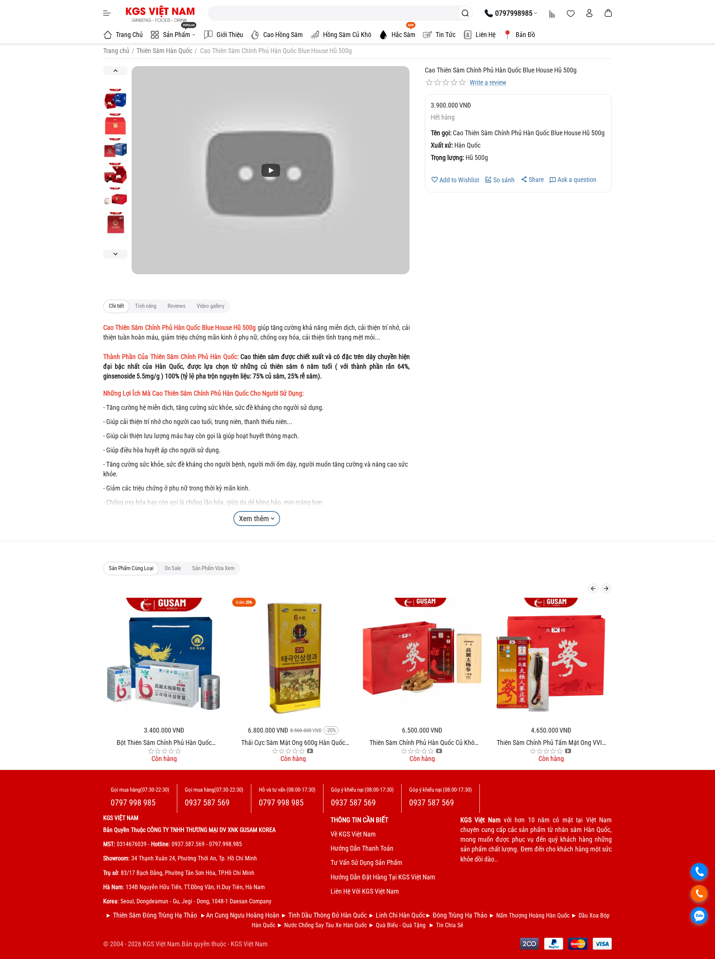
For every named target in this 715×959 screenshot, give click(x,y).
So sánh (504, 180)
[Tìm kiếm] (465, 13)
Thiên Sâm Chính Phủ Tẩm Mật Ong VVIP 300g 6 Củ (463, 742)
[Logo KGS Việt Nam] (159, 13)
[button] (532, 179)
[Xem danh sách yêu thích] (570, 13)
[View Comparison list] (551, 13)
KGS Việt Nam (249, 944)
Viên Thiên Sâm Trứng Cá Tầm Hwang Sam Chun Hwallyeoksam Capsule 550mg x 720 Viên (592, 742)
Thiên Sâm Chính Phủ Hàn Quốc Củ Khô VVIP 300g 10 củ (334, 742)
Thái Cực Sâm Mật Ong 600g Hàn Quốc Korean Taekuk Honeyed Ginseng (206, 742)
